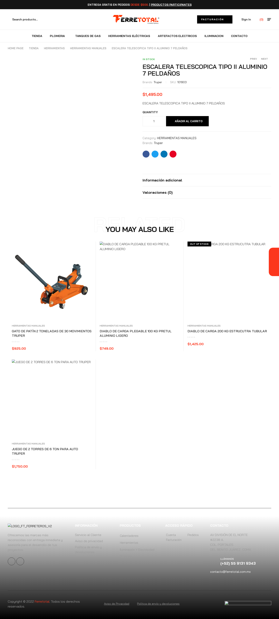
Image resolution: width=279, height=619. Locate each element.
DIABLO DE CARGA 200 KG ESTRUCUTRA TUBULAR (227, 331)
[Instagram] (20, 561)
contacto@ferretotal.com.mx (230, 572)
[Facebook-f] (11, 561)
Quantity (150, 112)
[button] (214, 19)
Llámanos (227, 558)
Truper (158, 82)
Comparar (224, 121)
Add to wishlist (216, 121)
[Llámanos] (215, 561)
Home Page (15, 48)
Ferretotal (42, 601)
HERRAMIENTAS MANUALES (88, 48)
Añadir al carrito (189, 121)
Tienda (34, 48)
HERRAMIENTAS (54, 48)
